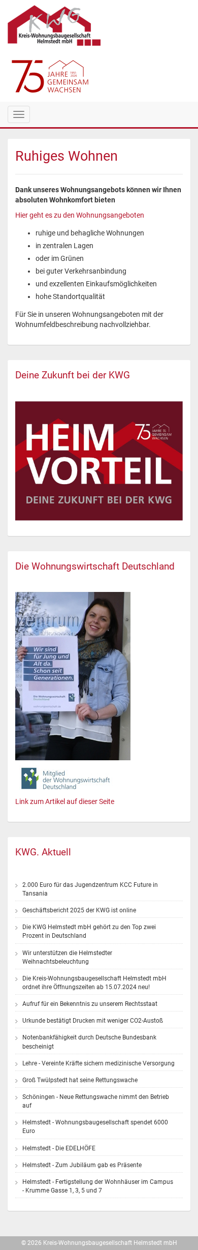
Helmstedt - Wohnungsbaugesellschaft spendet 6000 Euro (95, 1127)
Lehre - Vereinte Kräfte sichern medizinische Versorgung (98, 1063)
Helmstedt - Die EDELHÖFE (58, 1148)
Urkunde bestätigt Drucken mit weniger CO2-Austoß (92, 1020)
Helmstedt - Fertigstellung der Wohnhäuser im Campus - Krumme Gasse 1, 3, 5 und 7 (97, 1186)
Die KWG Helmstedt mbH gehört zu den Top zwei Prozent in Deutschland (89, 931)
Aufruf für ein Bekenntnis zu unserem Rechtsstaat (89, 1003)
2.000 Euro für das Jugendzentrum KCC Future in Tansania (90, 889)
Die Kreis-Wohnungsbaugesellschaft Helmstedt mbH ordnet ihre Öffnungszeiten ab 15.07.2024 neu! (94, 983)
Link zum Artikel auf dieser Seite (64, 801)
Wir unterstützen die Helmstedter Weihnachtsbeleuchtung (67, 957)
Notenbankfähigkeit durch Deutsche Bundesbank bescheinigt (89, 1042)
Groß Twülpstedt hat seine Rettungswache (80, 1080)
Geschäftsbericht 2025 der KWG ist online (79, 910)
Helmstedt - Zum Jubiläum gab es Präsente (82, 1165)
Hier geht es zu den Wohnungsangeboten (79, 215)
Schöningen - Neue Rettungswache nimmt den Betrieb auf (95, 1101)
